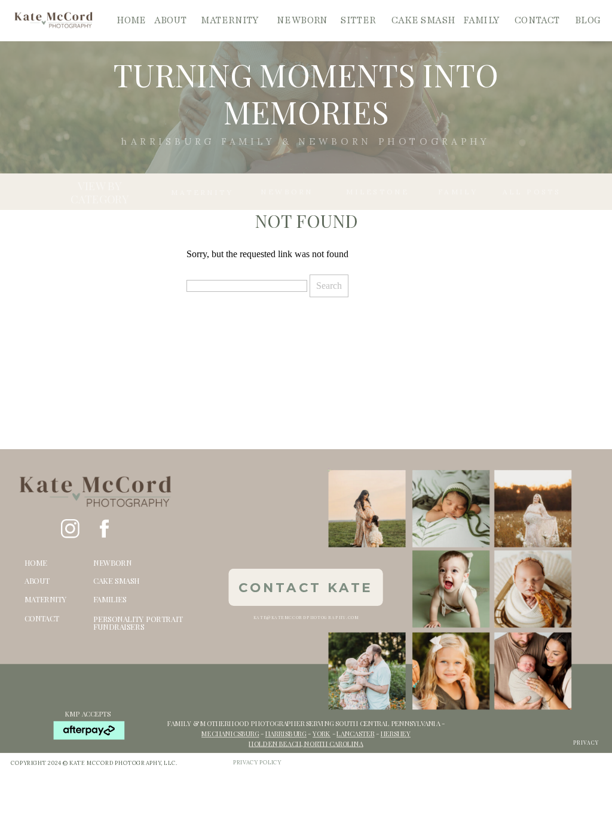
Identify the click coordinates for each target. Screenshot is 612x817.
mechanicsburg (230, 733)
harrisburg (286, 733)
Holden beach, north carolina (306, 743)
